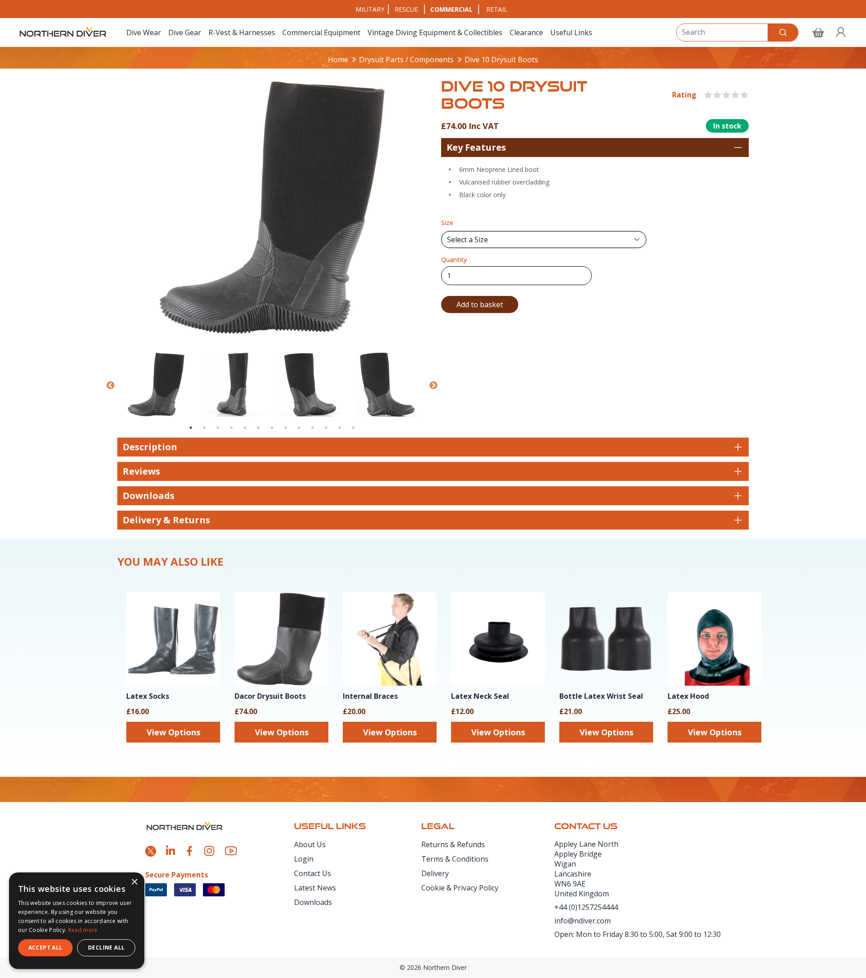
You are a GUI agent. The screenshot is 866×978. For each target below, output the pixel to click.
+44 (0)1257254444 (586, 907)
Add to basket (479, 304)
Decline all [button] (106, 947)
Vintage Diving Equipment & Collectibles (435, 32)
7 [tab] (271, 427)
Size (447, 222)
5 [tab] (244, 427)
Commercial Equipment (321, 32)
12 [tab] (339, 427)
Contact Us (312, 873)
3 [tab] (217, 427)
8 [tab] (285, 427)
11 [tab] (326, 427)
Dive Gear (184, 32)
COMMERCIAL (451, 9)
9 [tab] (299, 427)
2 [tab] (204, 427)
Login (303, 859)
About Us (310, 844)
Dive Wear (143, 32)
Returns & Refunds (453, 844)
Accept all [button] (45, 947)
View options (173, 732)
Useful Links (571, 32)
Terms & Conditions (454, 859)
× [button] (134, 882)
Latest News (315, 888)
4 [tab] (231, 427)
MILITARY (369, 9)
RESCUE (406, 9)
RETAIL (496, 9)
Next (433, 385)
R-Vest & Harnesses (241, 32)
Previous (110, 385)
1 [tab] (190, 427)
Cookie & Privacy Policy (459, 888)
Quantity (454, 259)
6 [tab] (258, 427)
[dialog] (76, 920)
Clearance (526, 32)
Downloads (313, 902)
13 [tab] (353, 427)
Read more (83, 930)
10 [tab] (312, 427)
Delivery (435, 873)
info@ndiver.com (582, 921)
